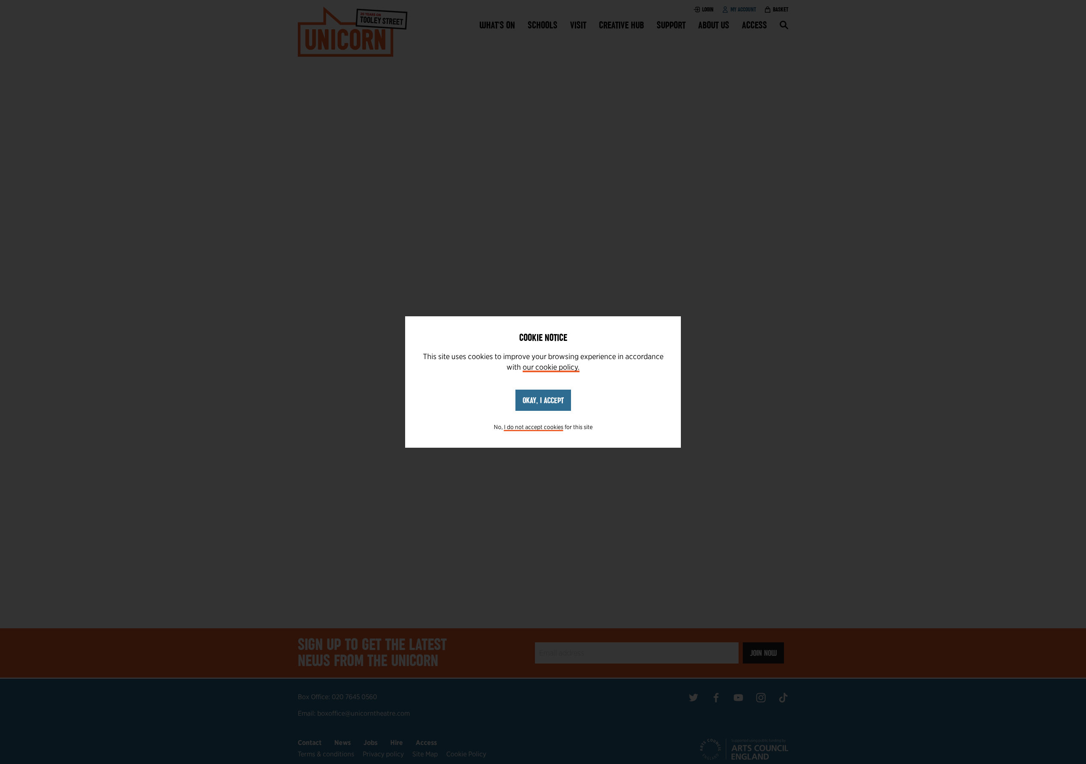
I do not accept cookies (533, 427)
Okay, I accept (543, 400)
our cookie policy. (551, 367)
